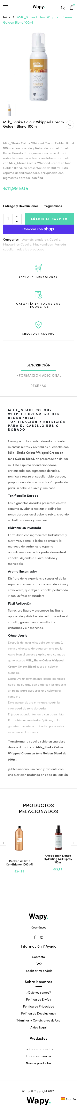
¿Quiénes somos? (38, 992)
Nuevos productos (38, 1063)
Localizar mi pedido (38, 971)
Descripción (38, 365)
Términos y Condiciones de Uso (38, 1020)
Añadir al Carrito (49, 219)
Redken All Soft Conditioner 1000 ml (19, 863)
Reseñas (38, 386)
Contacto (38, 957)
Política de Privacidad (38, 1006)
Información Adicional (38, 376)
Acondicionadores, (35, 239)
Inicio (7, 17)
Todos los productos (29, 249)
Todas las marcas (38, 1056)
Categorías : (11, 239)
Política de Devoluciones (38, 1013)
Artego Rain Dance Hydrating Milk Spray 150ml (58, 859)
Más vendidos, (43, 244)
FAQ (39, 964)
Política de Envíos (38, 999)
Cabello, (55, 239)
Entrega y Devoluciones (20, 206)
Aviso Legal (38, 1027)
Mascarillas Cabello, (18, 244)
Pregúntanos (52, 206)
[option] (38, 66)
